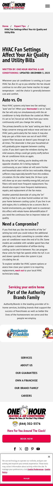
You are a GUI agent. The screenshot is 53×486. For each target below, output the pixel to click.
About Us (26, 365)
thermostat (32, 108)
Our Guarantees (26, 373)
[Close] (49, 456)
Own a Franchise (26, 380)
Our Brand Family (27, 388)
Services (26, 357)
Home (5, 26)
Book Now (26, 438)
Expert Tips (20, 26)
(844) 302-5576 (29, 424)
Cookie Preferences (35, 469)
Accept (26, 478)
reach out (19, 270)
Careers (26, 395)
